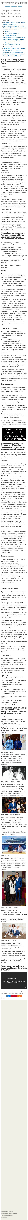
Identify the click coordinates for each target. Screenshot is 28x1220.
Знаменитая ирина (7, 993)
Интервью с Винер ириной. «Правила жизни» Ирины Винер (14, 23)
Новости (14, 6)
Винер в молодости (17, 991)
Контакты (3, 1213)
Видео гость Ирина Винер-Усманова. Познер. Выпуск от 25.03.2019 (14, 55)
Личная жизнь (14, 993)
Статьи (20, 6)
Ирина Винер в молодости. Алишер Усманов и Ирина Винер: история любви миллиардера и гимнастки (15, 28)
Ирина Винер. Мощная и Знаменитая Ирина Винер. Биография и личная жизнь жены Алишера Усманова (14, 39)
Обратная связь (4, 1217)
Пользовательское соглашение (11, 1213)
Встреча (7, 31)
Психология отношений (14, 3)
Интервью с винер (8, 991)
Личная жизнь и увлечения (12, 45)
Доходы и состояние (11, 43)
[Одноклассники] (19, 996)
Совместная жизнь (10, 35)
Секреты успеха (9, 46)
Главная (7, 6)
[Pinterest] (14, 996)
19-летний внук (20, 993)
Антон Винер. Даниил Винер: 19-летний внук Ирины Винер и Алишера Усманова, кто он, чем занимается (14, 50)
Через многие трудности (12, 33)
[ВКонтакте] (8, 996)
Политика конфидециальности (7, 1215)
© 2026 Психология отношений (7, 1211)
